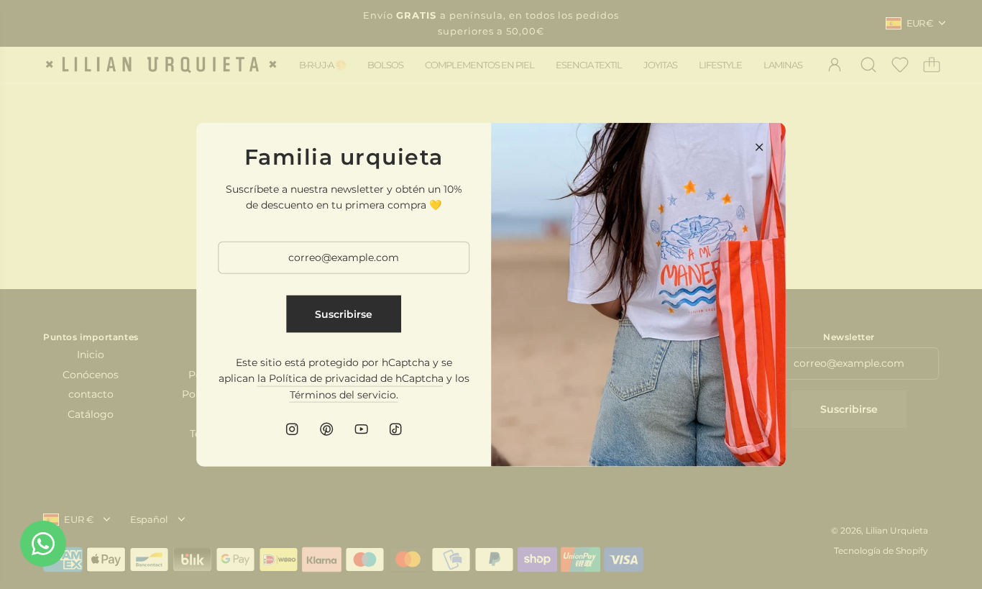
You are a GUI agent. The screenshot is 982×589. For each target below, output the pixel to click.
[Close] (759, 147)
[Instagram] (292, 429)
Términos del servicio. (344, 394)
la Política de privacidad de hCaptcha (350, 378)
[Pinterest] (326, 429)
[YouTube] (361, 429)
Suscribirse (343, 313)
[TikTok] (395, 429)
